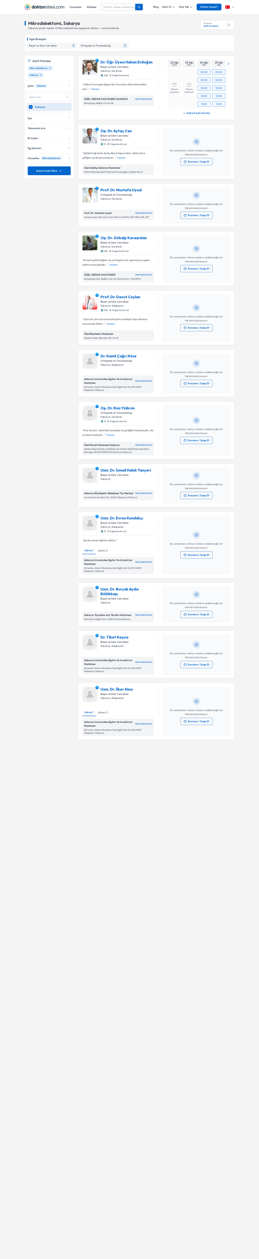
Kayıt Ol (166, 6)
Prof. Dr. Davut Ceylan (120, 296)
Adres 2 (103, 550)
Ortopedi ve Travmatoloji (116, 194)
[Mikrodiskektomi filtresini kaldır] (50, 68)
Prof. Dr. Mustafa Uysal (121, 190)
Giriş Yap (184, 6)
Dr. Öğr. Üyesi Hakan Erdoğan (126, 62)
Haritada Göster (143, 99)
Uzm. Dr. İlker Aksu (116, 689)
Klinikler (92, 7)
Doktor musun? (209, 6)
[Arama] (139, 7)
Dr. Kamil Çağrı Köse (118, 356)
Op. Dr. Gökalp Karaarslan (123, 237)
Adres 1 (89, 550)
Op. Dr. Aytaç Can (116, 130)
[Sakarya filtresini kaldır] (40, 75)
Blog (156, 6)
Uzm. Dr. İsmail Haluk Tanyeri (125, 470)
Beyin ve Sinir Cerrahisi (114, 67)
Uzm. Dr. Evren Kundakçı (121, 518)
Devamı (95, 89)
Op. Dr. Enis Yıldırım (117, 408)
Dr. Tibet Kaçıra (114, 637)
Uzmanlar (76, 7)
